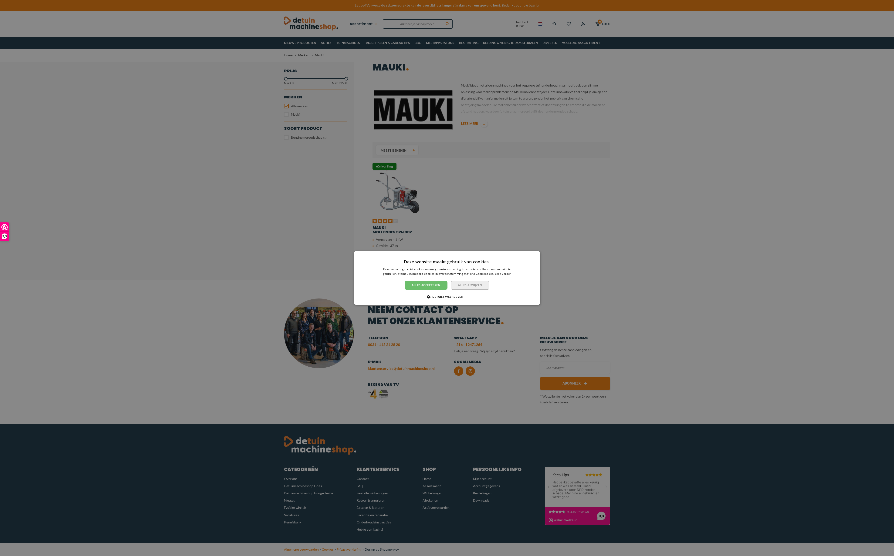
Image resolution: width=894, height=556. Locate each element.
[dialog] (447, 278)
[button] (447, 297)
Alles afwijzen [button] (470, 285)
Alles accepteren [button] (426, 285)
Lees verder (503, 274)
